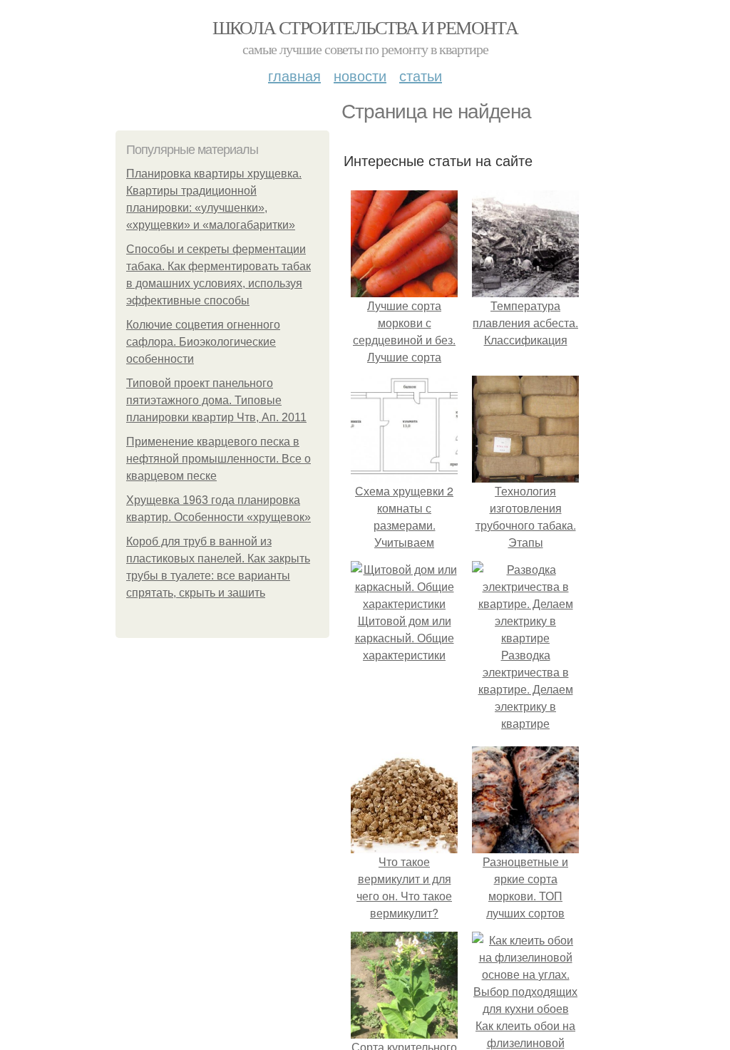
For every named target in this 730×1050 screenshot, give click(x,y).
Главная (294, 75)
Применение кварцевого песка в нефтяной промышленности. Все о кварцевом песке (218, 459)
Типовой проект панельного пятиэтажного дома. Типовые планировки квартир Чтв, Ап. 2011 (216, 400)
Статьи (420, 75)
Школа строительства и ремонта (365, 27)
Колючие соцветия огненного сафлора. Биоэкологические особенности (203, 342)
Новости (360, 75)
